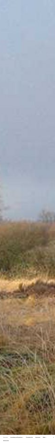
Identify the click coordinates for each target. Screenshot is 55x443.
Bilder (44, 437)
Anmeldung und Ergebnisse (16, 437)
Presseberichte (29, 437)
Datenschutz (6, 440)
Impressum (37, 437)
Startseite (5, 437)
